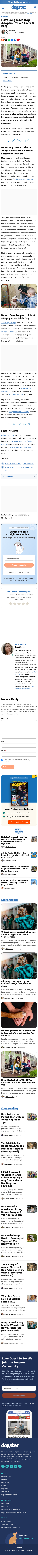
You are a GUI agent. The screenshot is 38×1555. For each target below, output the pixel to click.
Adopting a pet (7, 435)
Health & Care (6, 1477)
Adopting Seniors (16, 394)
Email (3, 751)
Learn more (29, 13)
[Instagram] (7, 1466)
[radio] (10, 604)
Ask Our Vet (5, 1492)
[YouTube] (15, 1466)
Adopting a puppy (8, 323)
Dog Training (5, 1482)
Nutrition (4, 1480)
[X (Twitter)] (5, 40)
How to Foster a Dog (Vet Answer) (19, 463)
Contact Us (5, 1503)
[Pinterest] (18, 40)
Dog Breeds (5, 1489)
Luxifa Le (11, 31)
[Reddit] (2, 40)
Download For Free (21, 822)
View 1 (7, 81)
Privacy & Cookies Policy (20, 580)
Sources (9, 477)
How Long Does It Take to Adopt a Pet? (16, 77)
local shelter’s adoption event (20, 447)
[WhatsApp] (9, 40)
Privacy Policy (6, 1521)
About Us (4, 1506)
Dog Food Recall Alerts (9, 1495)
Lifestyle (4, 17)
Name (3, 742)
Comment (5, 718)
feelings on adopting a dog (24, 179)
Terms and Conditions (9, 1524)
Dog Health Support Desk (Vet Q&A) (13, 1513)
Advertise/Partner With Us (10, 1509)
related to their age (9, 332)
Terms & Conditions (28, 578)
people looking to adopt (19, 411)
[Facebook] (12, 40)
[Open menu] (3, 7)
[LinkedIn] (15, 40)
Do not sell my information (10, 1527)
